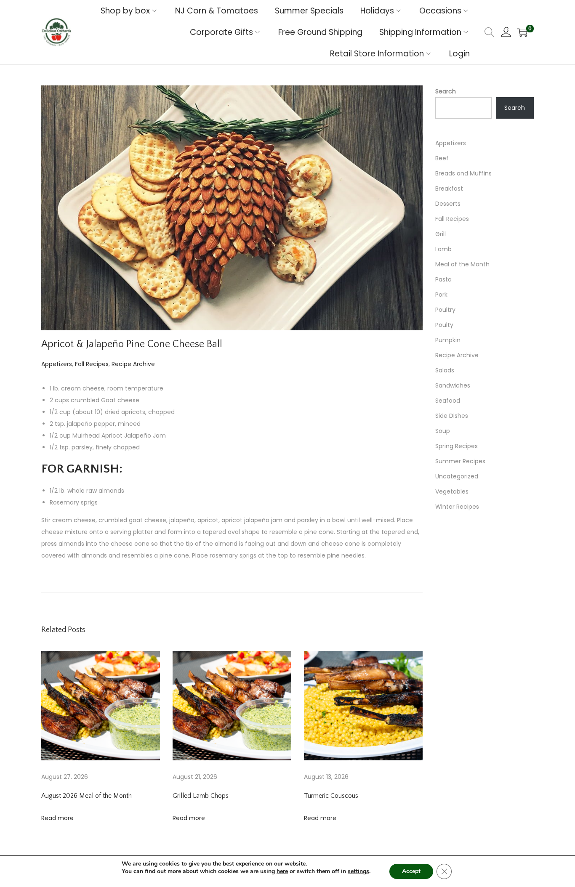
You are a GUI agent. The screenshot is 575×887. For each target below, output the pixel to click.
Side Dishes (451, 416)
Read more (57, 818)
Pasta (443, 279)
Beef (442, 158)
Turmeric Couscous (331, 795)
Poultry (445, 309)
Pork (441, 294)
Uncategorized (456, 476)
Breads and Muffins (463, 173)
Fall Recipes (92, 364)
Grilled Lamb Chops (201, 795)
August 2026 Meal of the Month (86, 795)
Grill (440, 234)
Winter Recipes (457, 506)
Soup (442, 431)
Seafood (447, 400)
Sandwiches (452, 385)
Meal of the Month (462, 264)
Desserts (448, 203)
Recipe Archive (133, 364)
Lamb (443, 249)
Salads (444, 370)
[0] (522, 32)
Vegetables (452, 491)
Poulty (444, 325)
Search (445, 91)
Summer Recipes (460, 461)
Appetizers (56, 364)
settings (358, 871)
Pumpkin (448, 340)
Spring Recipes (456, 446)
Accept (411, 871)
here (282, 871)
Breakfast (449, 188)
